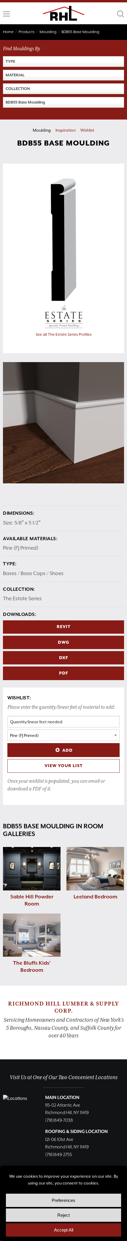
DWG (63, 642)
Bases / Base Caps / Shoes (33, 573)
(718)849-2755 (58, 1154)
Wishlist (87, 130)
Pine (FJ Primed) (20, 548)
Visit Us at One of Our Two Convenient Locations (64, 1077)
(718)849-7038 (59, 1120)
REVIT (64, 626)
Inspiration (66, 130)
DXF (63, 658)
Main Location (62, 1097)
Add (67, 750)
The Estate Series (22, 598)
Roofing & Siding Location (76, 1131)
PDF (63, 673)
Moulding (42, 130)
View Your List (64, 766)
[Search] (120, 13)
